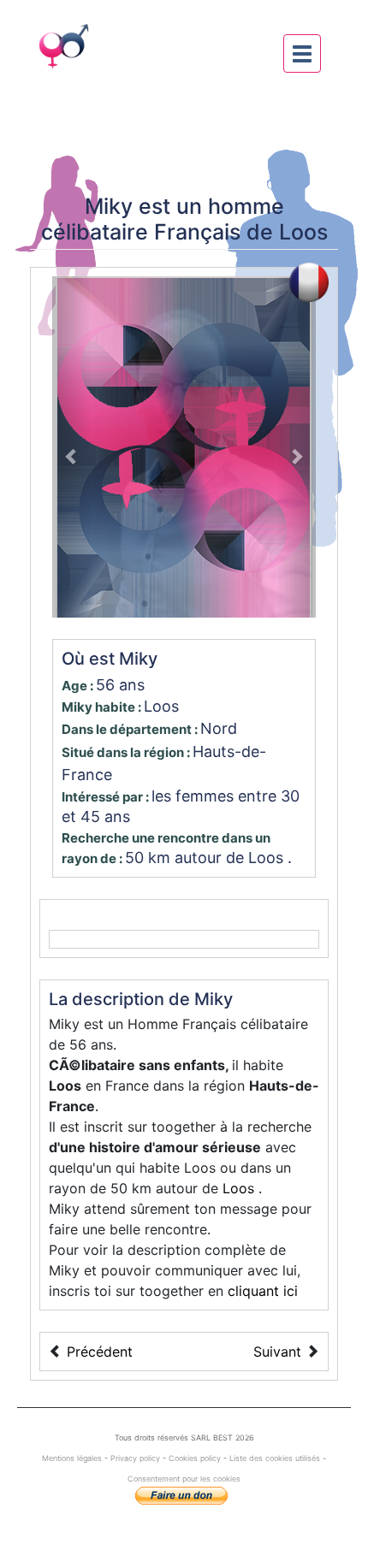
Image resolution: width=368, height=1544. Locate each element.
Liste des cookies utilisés (274, 1458)
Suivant (277, 1351)
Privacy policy (135, 1458)
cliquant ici (263, 1290)
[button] (72, 447)
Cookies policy (195, 1458)
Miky (109, 206)
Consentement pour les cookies (184, 1478)
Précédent (100, 1351)
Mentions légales (73, 1458)
